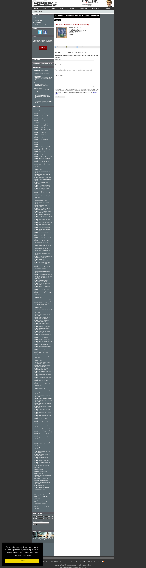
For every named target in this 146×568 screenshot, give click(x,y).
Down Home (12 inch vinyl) (43, 222)
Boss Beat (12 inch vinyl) (43, 344)
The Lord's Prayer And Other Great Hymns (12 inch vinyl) (42, 264)
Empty (89, 4)
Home (40, 11)
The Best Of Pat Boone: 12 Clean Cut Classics (43, 140)
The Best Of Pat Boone (42, 125)
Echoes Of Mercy (41, 113)
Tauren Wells (88, 5)
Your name (58, 60)
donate (107, 8)
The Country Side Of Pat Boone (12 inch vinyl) (43, 212)
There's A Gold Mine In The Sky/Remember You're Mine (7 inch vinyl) (43, 451)
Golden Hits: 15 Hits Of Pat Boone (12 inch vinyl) (42, 318)
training (71, 8)
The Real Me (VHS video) (43, 124)
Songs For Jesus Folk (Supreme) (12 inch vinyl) (42, 241)
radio (44, 8)
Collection (37, 467)
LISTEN (84, 3)
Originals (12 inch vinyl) (42, 227)
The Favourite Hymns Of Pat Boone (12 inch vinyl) (42, 502)
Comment (59, 46)
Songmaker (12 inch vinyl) (43, 177)
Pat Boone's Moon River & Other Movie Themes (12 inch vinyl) (43, 253)
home (36, 8)
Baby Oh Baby (39, 469)
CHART (96, 3)
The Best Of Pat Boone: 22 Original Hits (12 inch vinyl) (43, 186)
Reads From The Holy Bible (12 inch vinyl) (42, 387)
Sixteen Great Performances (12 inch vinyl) (42, 260)
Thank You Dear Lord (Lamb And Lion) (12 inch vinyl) (43, 244)
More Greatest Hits (40, 489)
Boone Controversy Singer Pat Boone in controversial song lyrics (42, 84)
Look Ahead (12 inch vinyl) (43, 309)
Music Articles (38, 20)
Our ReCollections (41, 132)
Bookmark (70, 46)
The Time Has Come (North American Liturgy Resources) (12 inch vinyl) (42, 190)
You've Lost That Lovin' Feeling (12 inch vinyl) (42, 284)
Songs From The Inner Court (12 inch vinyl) (42, 230)
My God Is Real (40, 110)
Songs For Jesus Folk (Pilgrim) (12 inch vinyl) (42, 290)
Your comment (59, 75)
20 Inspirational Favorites (43, 149)
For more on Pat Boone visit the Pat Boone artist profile (43, 102)
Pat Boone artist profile (41, 24)
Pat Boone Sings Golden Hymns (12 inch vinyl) (43, 267)
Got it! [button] (22, 561)
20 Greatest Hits (39, 473)
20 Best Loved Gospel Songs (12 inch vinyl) (42, 209)
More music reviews (40, 17)
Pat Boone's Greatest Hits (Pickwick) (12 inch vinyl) (43, 199)
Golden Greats (39, 505)
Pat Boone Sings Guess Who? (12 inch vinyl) (43, 372)
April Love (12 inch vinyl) (42, 442)
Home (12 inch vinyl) (42, 154)
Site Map (90, 561)
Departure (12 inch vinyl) (43, 299)
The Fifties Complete (42, 127)
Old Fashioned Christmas (41, 480)
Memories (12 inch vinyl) (42, 326)
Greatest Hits (40, 142)
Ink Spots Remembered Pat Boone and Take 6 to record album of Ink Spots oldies (43, 72)
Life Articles (38, 22)
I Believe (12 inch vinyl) (42, 214)
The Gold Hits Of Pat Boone (42, 487)
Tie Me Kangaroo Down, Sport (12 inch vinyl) (43, 363)
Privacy (85, 561)
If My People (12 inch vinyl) (43, 274)
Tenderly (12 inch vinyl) (42, 428)
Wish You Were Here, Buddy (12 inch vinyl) (42, 321)
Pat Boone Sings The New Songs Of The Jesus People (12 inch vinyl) (43, 277)
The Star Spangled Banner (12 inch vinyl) (41, 369)
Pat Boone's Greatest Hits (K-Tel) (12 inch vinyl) (43, 233)
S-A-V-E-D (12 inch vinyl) (43, 235)
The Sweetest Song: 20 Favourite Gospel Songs (42, 147)
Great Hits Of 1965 (41, 337)
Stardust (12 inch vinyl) (42, 430)
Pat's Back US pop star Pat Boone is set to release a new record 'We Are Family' (43, 78)
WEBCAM (90, 3)
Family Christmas (41, 118)
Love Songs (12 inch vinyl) (43, 156)
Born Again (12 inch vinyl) (43, 250)
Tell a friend (81, 46)
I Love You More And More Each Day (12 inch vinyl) (43, 257)
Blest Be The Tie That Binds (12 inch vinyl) (42, 329)
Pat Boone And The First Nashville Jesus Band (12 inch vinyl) (43, 271)
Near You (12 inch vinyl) (42, 339)
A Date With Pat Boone (41, 471)
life (62, 8)
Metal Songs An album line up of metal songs (42, 90)
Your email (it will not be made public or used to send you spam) (73, 70)
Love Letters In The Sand (41, 491)
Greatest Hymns (40, 144)
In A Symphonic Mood (40, 494)
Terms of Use (97, 561)
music (54, 8)
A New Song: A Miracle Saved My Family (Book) (42, 281)
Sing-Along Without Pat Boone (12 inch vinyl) (42, 366)
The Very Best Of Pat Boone (42, 465)
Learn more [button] (27, 555)
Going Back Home (41, 137)
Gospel (37, 500)
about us (96, 8)
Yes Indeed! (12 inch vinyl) (43, 431)
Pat (37, 440)
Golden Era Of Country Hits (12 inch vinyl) (42, 332)
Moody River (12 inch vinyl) (43, 398)
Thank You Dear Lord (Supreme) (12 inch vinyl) (42, 247)
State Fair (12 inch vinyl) (42, 390)
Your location (58, 65)
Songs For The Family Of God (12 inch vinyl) (43, 162)
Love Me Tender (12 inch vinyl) (42, 493)
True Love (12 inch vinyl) (43, 301)
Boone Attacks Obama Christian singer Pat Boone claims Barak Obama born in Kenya (42, 95)
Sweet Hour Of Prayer (42, 112)
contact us (83, 8)
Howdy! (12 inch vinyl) (42, 460)
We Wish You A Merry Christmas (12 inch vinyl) (42, 303)
